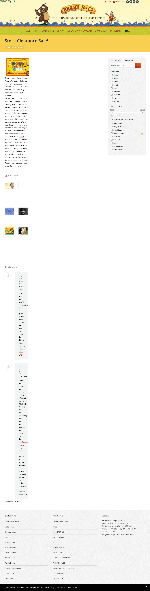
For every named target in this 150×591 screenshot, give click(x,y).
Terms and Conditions (13, 568)
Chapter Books (118, 133)
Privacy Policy (59, 587)
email (21, 136)
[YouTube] (137, 1)
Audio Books (9, 527)
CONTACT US (58, 532)
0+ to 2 (115, 75)
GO (138, 65)
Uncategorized (17, 47)
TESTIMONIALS (59, 573)
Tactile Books (118, 146)
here (19, 166)
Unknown (23, 376)
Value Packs (117, 150)
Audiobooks (117, 123)
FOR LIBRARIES (11, 547)
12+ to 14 (116, 95)
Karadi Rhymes (10, 553)
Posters (116, 143)
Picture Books (118, 140)
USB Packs (9, 578)
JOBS (55, 542)
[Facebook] (127, 1)
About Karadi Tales (12, 522)
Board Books (10, 542)
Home (8, 47)
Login (109, 2)
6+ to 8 (115, 85)
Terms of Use (72, 587)
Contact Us (48, 587)
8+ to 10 (116, 88)
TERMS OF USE (10, 573)
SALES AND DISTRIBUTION (63, 568)
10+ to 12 (116, 92)
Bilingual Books (118, 127)
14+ (114, 98)
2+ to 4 (115, 78)
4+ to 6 (115, 82)
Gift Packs (117, 137)
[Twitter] (130, 1)
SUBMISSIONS (58, 578)
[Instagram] (134, 1)
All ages (116, 101)
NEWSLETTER (58, 553)
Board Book (117, 130)
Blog (6, 537)
